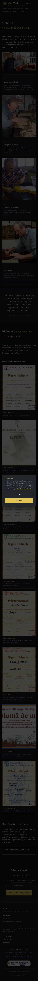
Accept (19, 500)
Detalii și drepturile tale (24, 489)
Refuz (19, 494)
